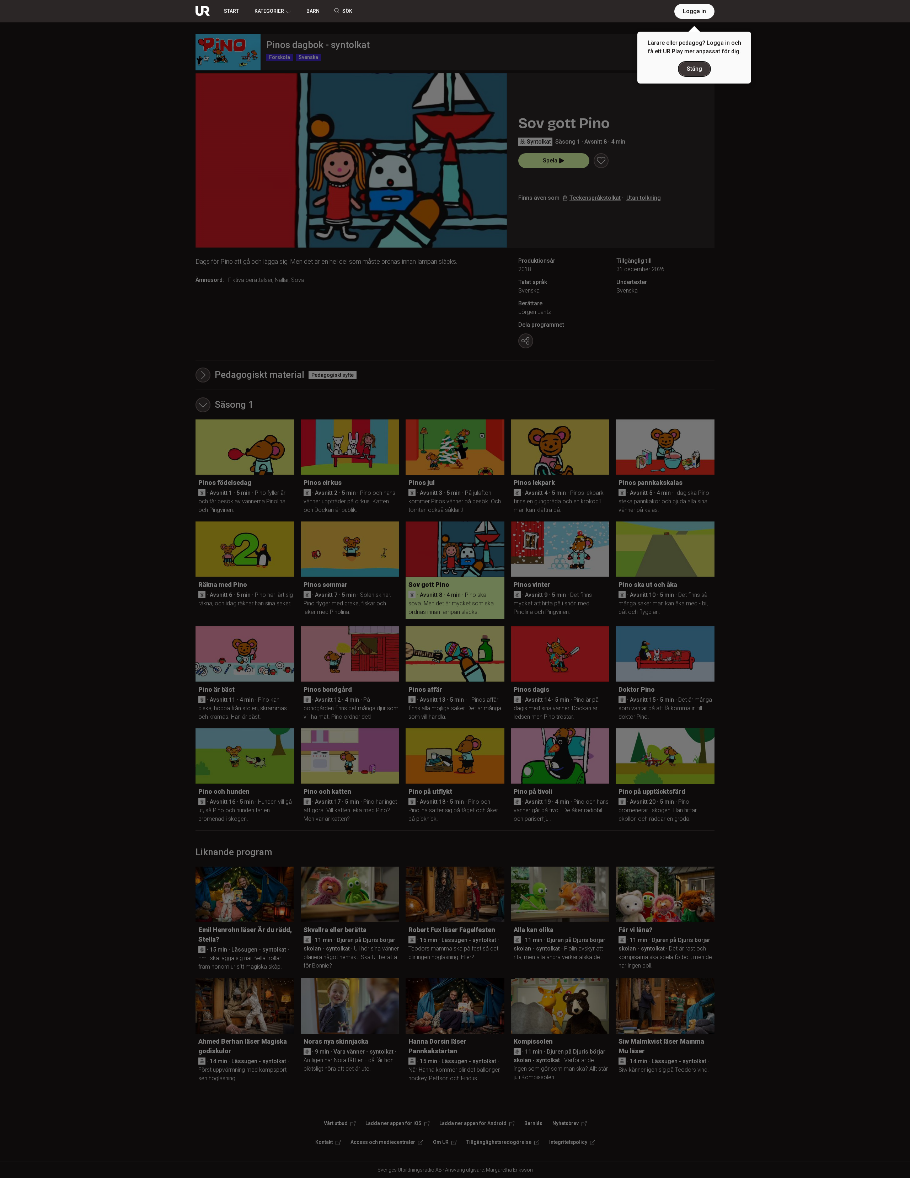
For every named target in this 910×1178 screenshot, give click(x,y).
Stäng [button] (694, 68)
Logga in (694, 11)
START (231, 11)
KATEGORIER (269, 11)
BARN (313, 11)
